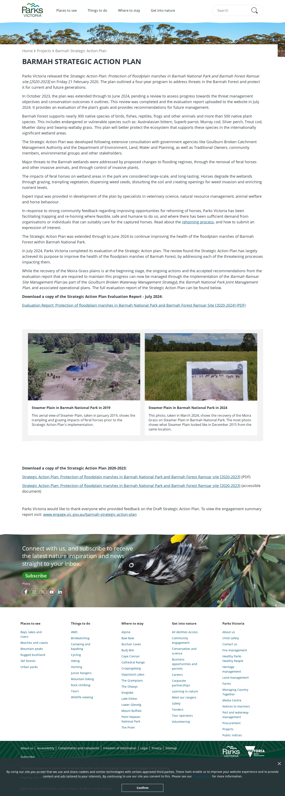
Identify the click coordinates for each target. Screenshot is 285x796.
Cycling (76, 655)
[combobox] (237, 10)
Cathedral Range (133, 662)
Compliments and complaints (78, 748)
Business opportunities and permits (184, 664)
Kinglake (127, 693)
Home (27, 50)
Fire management (234, 650)
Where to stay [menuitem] (129, 10)
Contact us (229, 644)
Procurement (231, 723)
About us (228, 632)
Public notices (232, 735)
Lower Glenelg (131, 705)
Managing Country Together (235, 692)
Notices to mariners (236, 706)
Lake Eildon (129, 699)
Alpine (125, 632)
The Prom (128, 727)
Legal (144, 748)
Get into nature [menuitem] (163, 10)
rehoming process (198, 221)
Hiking (75, 661)
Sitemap (171, 748)
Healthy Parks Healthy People (232, 658)
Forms (226, 684)
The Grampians (132, 680)
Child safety (230, 638)
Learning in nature (185, 691)
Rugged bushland (32, 655)
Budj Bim (127, 650)
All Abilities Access (185, 632)
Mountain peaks (31, 649)
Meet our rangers (184, 697)
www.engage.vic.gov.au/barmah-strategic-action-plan (90, 514)
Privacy (26, 583)
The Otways (129, 686)
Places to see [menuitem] (66, 10)
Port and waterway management (235, 714)
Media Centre (231, 700)
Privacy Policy (202, 776)
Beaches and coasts (34, 643)
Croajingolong (131, 668)
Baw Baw (127, 638)
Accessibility (45, 748)
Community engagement (180, 640)
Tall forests (27, 661)
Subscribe (36, 575)
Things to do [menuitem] (97, 10)
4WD (74, 632)
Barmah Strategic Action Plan (80, 50)
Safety (176, 703)
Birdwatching (80, 638)
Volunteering (181, 722)
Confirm (143, 788)
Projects (44, 50)
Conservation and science (184, 651)
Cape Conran (130, 656)
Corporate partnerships (181, 683)
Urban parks (29, 667)
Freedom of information (119, 748)
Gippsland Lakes (132, 674)
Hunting (76, 667)
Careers (177, 675)
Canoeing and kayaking (80, 646)
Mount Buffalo (131, 711)
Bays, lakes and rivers (31, 634)
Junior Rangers (81, 673)
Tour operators (182, 716)
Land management (235, 678)
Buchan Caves (131, 644)
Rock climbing (80, 685)
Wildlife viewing (82, 697)
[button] (254, 10)
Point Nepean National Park (130, 719)
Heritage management (231, 669)
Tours (75, 691)
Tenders (177, 709)
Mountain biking (82, 679)
